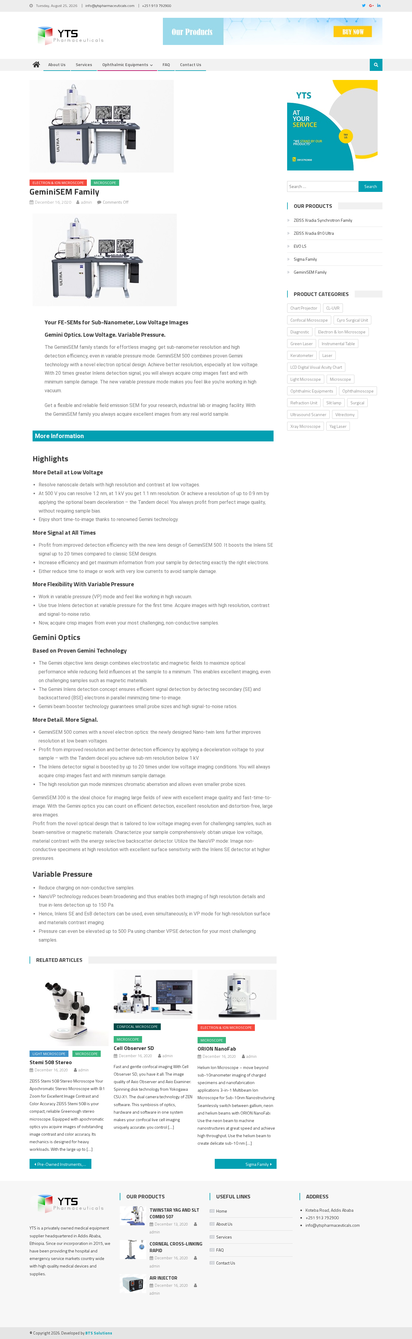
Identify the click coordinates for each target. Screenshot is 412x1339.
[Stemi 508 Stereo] (69, 1008)
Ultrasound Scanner (308, 414)
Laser (327, 355)
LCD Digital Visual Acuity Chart (316, 367)
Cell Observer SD (134, 1048)
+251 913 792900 (156, 5)
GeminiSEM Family (310, 272)
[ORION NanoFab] (237, 995)
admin (86, 202)
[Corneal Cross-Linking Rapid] (133, 1249)
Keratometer (301, 355)
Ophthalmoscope (358, 391)
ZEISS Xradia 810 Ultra (314, 233)
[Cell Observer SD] (153, 994)
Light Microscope (49, 1054)
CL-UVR (333, 308)
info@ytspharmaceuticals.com (110, 5)
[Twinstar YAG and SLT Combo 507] (133, 1215)
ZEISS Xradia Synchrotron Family (323, 220)
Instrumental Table (338, 343)
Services (84, 64)
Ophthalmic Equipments (125, 64)
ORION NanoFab (217, 1049)
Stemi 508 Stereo (51, 1062)
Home (221, 1211)
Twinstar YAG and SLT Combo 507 (174, 1213)
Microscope (105, 183)
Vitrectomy (345, 414)
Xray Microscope (305, 426)
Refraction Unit (303, 402)
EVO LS (300, 246)
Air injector (163, 1277)
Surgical (357, 402)
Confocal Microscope (137, 1026)
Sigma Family (257, 1164)
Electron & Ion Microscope (58, 183)
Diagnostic (299, 332)
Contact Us (190, 64)
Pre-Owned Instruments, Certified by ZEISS (64, 1164)
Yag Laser (338, 426)
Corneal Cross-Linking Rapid (176, 1247)
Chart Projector (303, 308)
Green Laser (301, 343)
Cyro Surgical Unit (352, 320)
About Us (56, 64)
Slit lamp (333, 402)
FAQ (166, 64)
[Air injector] (133, 1283)
